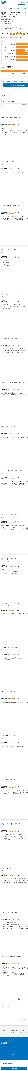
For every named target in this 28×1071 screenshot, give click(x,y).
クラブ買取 (21, 1030)
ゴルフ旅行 (12, 1032)
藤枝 (15, 8)
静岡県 (10, 8)
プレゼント (19, 1032)
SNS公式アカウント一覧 (7, 1054)
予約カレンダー (20, 28)
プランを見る (14, 1068)
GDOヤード (17, 81)
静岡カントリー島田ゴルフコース (14, 13)
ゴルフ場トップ (7, 28)
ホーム (9, 2)
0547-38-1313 (8, 23)
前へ (20, 999)
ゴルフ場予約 (4, 8)
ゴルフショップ (13, 1030)
